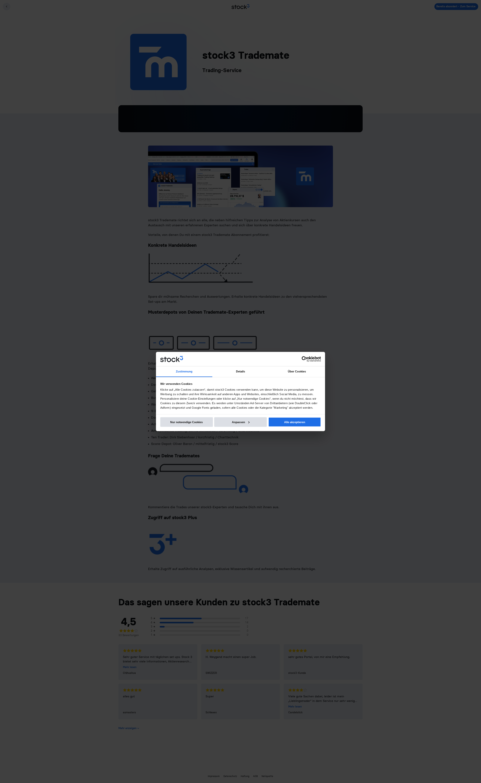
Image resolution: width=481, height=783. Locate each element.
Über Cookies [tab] (297, 371)
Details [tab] (240, 371)
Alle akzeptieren (294, 422)
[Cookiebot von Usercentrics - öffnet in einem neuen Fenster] (304, 359)
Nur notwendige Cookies (186, 422)
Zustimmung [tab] (184, 371)
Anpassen (238, 422)
